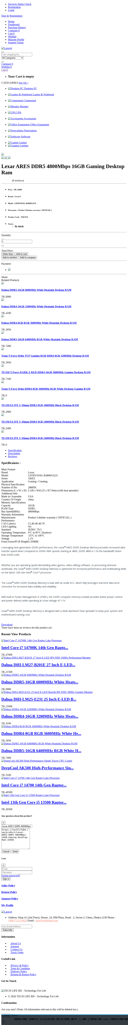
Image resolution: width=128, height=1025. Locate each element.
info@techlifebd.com (47, 920)
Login (11, 10)
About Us (15, 943)
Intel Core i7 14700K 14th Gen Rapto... (34, 647)
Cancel (6, 851)
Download (6, 624)
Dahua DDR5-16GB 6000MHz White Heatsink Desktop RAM (36, 290)
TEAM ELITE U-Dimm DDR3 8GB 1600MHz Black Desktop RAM (40, 405)
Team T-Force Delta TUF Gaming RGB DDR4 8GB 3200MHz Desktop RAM (45, 355)
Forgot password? (10, 875)
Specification (15, 450)
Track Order (17, 952)
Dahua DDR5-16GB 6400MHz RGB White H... (41, 750)
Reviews (12, 456)
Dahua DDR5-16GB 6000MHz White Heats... (39, 682)
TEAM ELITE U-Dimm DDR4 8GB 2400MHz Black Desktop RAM (40, 438)
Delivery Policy (18, 971)
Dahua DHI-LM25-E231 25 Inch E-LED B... (38, 699)
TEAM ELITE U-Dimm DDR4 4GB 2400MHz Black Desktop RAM (40, 421)
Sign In (5, 15)
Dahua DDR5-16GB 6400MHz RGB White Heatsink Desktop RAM (39, 339)
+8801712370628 (17, 920)
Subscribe (7, 930)
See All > (23, 82)
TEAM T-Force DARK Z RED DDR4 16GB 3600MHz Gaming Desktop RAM (45, 372)
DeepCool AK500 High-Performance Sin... (37, 768)
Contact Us (16, 949)
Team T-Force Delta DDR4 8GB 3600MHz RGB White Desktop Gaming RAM (45, 388)
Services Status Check (19, 4)
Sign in (6, 879)
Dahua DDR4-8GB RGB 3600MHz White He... (41, 733)
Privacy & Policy (19, 965)
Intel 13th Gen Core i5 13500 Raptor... (33, 802)
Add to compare (28, 257)
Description (14, 453)
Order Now (8, 254)
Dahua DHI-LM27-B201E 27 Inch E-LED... (38, 665)
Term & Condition (20, 968)
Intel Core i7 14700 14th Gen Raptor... (33, 785)
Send (15, 851)
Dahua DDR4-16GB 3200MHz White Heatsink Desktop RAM (36, 306)
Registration (14, 7)
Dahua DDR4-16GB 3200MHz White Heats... (39, 716)
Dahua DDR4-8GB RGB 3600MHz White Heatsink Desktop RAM (38, 322)
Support (14, 946)
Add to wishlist (10, 257)
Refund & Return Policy (23, 974)
